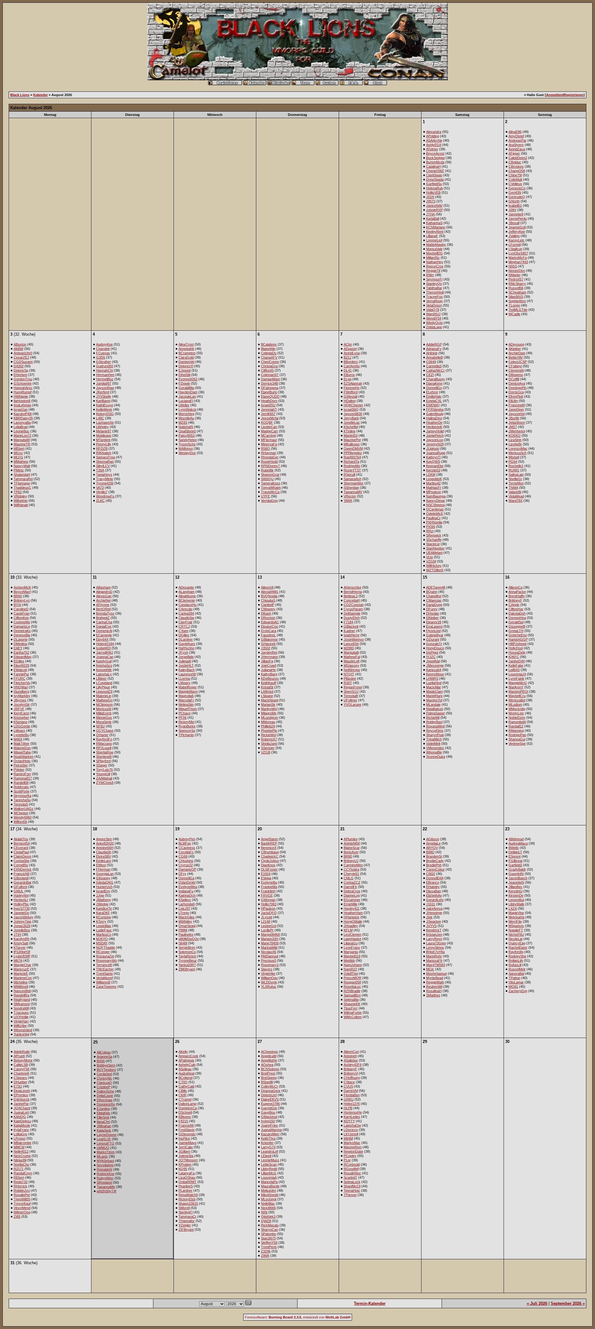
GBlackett (351, 626)
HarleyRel (21, 895)
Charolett (103, 349)
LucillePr (267, 930)
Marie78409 (270, 943)
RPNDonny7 (270, 466)
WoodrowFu (105, 496)
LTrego (183, 913)
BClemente (186, 600)
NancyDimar (435, 500)
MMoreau (268, 722)
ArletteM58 (352, 843)
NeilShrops (352, 670)
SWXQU (267, 479)
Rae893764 (352, 457)
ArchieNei (103, 600)
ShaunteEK (352, 1004)
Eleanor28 (433, 622)
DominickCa (187, 1108)
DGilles (183, 635)
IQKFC (514, 657)
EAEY (18, 648)
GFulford (20, 887)
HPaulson (268, 908)
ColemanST (270, 375)
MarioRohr (434, 956)
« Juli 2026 (537, 1303)
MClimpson (104, 704)
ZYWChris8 (104, 782)
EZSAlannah (353, 383)
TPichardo (186, 735)
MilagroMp (268, 713)
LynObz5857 (518, 253)
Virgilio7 (102, 492)
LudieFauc (104, 930)
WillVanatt (21, 505)
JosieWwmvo (354, 639)
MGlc (430, 969)
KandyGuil (104, 661)
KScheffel (351, 427)
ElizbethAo (434, 895)
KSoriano (20, 722)
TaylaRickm (187, 956)
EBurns (349, 375)
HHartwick (351, 917)
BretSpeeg (269, 1078)
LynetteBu (21, 735)
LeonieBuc (21, 431)
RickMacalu (270, 1225)
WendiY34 (433, 318)
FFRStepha (434, 409)
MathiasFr (433, 487)
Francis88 (186, 1125)
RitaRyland (22, 999)
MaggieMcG (518, 683)
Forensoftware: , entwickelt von (297, 1317)
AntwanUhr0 (23, 353)
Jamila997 (103, 383)
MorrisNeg (186, 414)
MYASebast (105, 1161)
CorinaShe (21, 861)
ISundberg (21, 691)
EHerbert (20, 375)
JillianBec (515, 887)
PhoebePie (269, 730)
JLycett (266, 917)
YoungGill (103, 774)
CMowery (268, 609)
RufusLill (515, 965)
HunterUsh (104, 887)
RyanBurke (187, 726)
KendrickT (434, 930)
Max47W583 (435, 965)
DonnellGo (434, 388)
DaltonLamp (187, 1104)
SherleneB (104, 756)
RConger (103, 952)
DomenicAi (104, 631)
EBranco (432, 882)
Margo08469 (270, 934)
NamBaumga (436, 496)
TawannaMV (353, 492)
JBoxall (514, 223)
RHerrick (20, 1186)
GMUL (19, 891)
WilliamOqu (269, 978)
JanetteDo (21, 913)
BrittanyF (350, 1069)
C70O (182, 1082)
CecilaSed (104, 1074)
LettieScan (269, 1164)
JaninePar (21, 1104)
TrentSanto (104, 973)
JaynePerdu (518, 218)
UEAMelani (434, 552)
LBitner (101, 678)
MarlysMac (352, 1143)
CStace (349, 1082)
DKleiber (432, 618)
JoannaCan (104, 657)
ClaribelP (267, 605)
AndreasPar (518, 140)
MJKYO (102, 939)
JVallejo (514, 236)
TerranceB (104, 965)
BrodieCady (435, 861)
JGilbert (184, 1151)
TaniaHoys (104, 474)
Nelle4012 (21, 1151)
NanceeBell (22, 991)
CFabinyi (515, 366)
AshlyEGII (433, 145)
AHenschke (352, 587)
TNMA (513, 487)
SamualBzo (352, 995)
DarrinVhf (351, 1091)
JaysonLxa (434, 440)
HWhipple (21, 396)
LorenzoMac (518, 448)
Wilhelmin (21, 500)
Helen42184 (105, 644)
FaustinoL (268, 635)
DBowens (516, 375)
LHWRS (432, 678)
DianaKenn (434, 383)
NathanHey (434, 262)
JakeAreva (434, 908)
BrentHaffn (517, 596)
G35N (100, 357)
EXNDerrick (23, 869)
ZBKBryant (186, 969)
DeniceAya (517, 383)
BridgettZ (103, 618)
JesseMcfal (269, 418)
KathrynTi (433, 457)
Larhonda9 (186, 904)
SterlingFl (185, 1212)
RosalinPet (22, 1195)
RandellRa (21, 995)
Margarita (351, 952)
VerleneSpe (517, 743)
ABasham (103, 587)
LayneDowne (107, 1135)
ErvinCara (268, 631)
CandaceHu (187, 605)
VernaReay (434, 301)
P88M (182, 930)
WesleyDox (187, 453)
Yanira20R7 (187, 965)
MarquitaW (22, 440)
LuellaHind (434, 683)
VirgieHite (268, 973)
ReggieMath (435, 982)
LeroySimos (435, 947)
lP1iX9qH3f (22, 952)
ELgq (347, 379)
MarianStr (268, 704)
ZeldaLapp (434, 327)
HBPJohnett (518, 644)
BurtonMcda (435, 162)
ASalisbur (351, 1060)
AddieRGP (434, 344)
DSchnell (185, 1112)
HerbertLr (21, 900)
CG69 (182, 856)
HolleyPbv (21, 904)
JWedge (102, 904)
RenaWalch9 (188, 1195)
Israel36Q (351, 409)
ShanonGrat (270, 474)
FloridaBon (352, 1095)
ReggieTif (433, 270)
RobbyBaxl (434, 722)
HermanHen (105, 375)
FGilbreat (515, 861)
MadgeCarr (269, 431)
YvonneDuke (435, 756)
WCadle (514, 314)
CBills (182, 1091)
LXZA (513, 908)
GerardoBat (22, 882)
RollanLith (516, 960)
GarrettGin (269, 1108)
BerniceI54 (22, 843)
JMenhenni (517, 431)
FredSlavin (186, 1130)
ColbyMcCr (269, 1086)
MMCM (19, 1147)
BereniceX (268, 848)
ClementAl (516, 370)
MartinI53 (351, 435)
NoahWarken (23, 756)
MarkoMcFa (518, 257)
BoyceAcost (435, 153)
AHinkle (432, 353)
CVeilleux (515, 184)
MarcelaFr (186, 700)
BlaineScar (352, 848)
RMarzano (104, 743)
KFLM (348, 930)
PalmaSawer (435, 713)
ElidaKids (103, 1113)
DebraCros (352, 891)
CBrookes (516, 166)
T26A (100, 470)
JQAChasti (22, 1108)
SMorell (184, 1208)
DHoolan (432, 613)
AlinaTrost (186, 344)
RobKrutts (21, 787)
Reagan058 (352, 982)
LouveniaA (269, 1177)
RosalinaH (434, 991)
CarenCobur (435, 869)
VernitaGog (269, 500)
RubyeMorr (105, 1178)
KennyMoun (435, 674)
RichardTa (351, 461)
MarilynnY (516, 687)
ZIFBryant (186, 1229)
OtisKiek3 (268, 1216)
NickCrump (22, 1156)
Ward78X (515, 500)
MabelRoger (187, 687)
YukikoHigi (21, 1034)
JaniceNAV (434, 205)
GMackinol (269, 1117)
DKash (266, 613)
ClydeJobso (270, 861)
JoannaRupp (435, 453)
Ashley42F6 (353, 1064)
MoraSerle (104, 722)
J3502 (265, 648)
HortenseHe (353, 1112)
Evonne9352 (187, 379)
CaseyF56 (21, 1069)
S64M (182, 943)
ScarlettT (350, 1177)
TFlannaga (22, 483)
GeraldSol (516, 622)
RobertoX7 (269, 739)
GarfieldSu (434, 184)
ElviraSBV (103, 856)
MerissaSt (103, 709)
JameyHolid (435, 431)
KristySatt (21, 943)
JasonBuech (518, 878)
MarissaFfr (434, 960)
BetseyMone (23, 1060)
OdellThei (351, 973)
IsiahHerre (351, 635)
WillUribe (20, 1025)
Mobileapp (103, 435)
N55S (513, 266)
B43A (101, 1061)
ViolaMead (516, 496)
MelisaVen (268, 1190)
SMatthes (433, 995)
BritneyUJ (351, 861)
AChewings (269, 1051)
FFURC (19, 678)
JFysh (183, 652)
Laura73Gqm (436, 943)
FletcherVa (22, 683)
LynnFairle (516, 678)
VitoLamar (516, 982)
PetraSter (21, 765)
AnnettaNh (186, 349)
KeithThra (268, 1138)
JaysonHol (517, 414)
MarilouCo (103, 934)
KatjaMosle (22, 1125)
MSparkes (516, 926)
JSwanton (433, 921)
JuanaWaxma (271, 1130)
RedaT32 (21, 1182)
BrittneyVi (351, 1073)
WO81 (513, 986)
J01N (430, 197)
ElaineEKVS (270, 1099)
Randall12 (516, 726)
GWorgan (268, 900)
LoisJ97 (184, 908)
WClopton (21, 813)
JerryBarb (351, 418)
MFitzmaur (269, 440)
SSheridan (351, 487)
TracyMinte (104, 479)
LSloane (267, 696)
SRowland (104, 1182)
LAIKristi (267, 691)
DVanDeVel (186, 882)
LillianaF (432, 236)
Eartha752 (21, 652)
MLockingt (268, 1199)
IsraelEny (103, 891)
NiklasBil (20, 1160)
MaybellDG (434, 253)
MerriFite (515, 921)
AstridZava (517, 149)
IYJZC (431, 657)
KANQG (20, 1117)
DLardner (185, 639)
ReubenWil (434, 986)
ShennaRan (105, 461)
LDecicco (351, 1130)
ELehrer (432, 392)
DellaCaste (105, 1095)
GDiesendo (187, 1134)
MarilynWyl (269, 709)
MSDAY (102, 943)
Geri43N (515, 192)
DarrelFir (350, 887)
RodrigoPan (517, 735)
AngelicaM (268, 1056)
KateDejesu (22, 1121)
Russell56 (516, 288)
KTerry (101, 921)
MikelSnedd (269, 1195)
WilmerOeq (22, 1212)
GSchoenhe (23, 383)
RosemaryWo (106, 960)
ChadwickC (269, 856)
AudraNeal (186, 1073)
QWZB (266, 1221)
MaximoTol (434, 700)
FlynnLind (433, 631)
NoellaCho (21, 1164)
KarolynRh (21, 939)
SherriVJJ (351, 691)
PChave (184, 713)
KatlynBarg (269, 674)
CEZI (430, 375)
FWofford (351, 392)
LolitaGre (20, 1134)
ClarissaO (104, 1082)
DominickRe (106, 1104)
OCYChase (104, 730)
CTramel (185, 1099)
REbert (19, 1177)
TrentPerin (269, 1247)
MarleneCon (23, 978)
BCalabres (269, 344)
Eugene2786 (270, 1104)
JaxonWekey (23, 917)
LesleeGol (268, 926)
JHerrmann (269, 657)
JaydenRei (269, 652)
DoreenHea (517, 618)
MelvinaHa (516, 917)
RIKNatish (103, 453)
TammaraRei (23, 479)
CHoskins (185, 861)
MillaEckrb (104, 713)
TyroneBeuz (187, 960)
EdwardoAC (270, 622)
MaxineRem (353, 1147)
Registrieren (574, 95)
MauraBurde (270, 1186)
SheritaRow (104, 752)
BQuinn (431, 592)
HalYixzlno (186, 648)
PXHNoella (434, 522)
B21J (347, 357)
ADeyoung (516, 344)
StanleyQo (434, 283)
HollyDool (516, 648)
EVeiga (266, 878)
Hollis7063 (268, 904)
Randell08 (21, 782)
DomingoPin (518, 388)
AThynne (102, 605)
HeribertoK (434, 427)
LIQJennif (351, 1134)
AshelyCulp (187, 1064)
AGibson (432, 839)
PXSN (430, 526)
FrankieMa (269, 887)
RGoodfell (351, 1169)
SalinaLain (516, 474)
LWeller (183, 405)
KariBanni (103, 401)
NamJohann (353, 965)
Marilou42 (433, 483)
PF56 (182, 717)
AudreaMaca (518, 843)
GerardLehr (435, 900)
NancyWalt (22, 466)
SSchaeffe (434, 539)
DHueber (20, 1082)
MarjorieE (21, 973)
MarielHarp (434, 696)
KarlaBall (432, 218)
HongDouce (435, 648)
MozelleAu (186, 418)
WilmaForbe (353, 1012)
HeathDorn (269, 401)
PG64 (513, 461)
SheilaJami (269, 743)
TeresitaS (21, 804)
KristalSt (267, 687)
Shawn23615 (188, 1203)
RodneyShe (517, 956)
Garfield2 (515, 865)
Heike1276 (352, 1104)
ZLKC (100, 500)
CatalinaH (433, 166)
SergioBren (186, 947)
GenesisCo (517, 188)
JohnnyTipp (22, 921)
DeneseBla (22, 635)
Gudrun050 (104, 366)
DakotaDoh (517, 613)
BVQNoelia (269, 596)
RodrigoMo (352, 466)
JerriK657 (268, 414)
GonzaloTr (434, 644)
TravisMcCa (270, 492)
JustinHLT (186, 665)
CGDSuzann (23, 362)
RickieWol (268, 735)
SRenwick (433, 535)
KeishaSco (104, 665)
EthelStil (184, 375)
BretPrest (268, 1073)
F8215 (183, 1121)
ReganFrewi (353, 687)
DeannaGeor (270, 1091)
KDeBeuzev (270, 678)
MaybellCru (517, 696)
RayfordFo (104, 739)
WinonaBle (434, 752)
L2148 (265, 921)
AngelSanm (269, 839)
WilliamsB (103, 982)
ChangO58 (517, 171)
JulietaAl (184, 661)
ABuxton (20, 344)
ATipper (514, 153)
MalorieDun (22, 748)
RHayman (268, 453)
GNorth (514, 201)
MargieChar (22, 965)
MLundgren (269, 717)
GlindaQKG (104, 882)
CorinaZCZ (352, 882)
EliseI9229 (21, 665)
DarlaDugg (434, 605)
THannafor (186, 1221)
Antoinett (350, 1056)
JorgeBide (186, 657)
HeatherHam (353, 913)
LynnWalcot (187, 409)
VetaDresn (434, 305)
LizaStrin (515, 440)
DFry (182, 874)
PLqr (347, 1160)
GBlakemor (269, 639)
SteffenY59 (269, 1242)
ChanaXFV (269, 357)
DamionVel (186, 362)
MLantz (102, 1156)
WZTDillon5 (434, 570)
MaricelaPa (269, 1182)
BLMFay (184, 843)
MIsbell (514, 457)
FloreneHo (351, 388)
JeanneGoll (517, 227)
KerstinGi (515, 891)
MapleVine (516, 913)
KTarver (20, 947)
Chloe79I (515, 175)
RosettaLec (352, 986)
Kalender (40, 95)
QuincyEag (517, 943)
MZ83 (182, 422)
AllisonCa (515, 587)
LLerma (184, 678)
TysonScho (187, 444)
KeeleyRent (434, 231)
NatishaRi (185, 427)
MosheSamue (436, 973)
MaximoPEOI (518, 691)
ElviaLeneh (22, 1091)
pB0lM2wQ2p (188, 939)
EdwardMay (23, 657)
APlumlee (351, 839)
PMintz (19, 470)
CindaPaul (21, 852)
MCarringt (268, 435)
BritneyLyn (22, 600)
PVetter (19, 769)
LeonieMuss (270, 1160)
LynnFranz (352, 947)
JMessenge (435, 665)
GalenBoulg (434, 414)
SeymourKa (22, 795)
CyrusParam (353, 609)
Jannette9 (516, 214)
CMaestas (434, 600)
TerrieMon (516, 483)
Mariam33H (269, 939)
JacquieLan (187, 396)
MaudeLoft (351, 661)
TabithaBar (434, 288)
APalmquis (186, 1060)
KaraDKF (103, 913)
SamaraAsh (352, 479)
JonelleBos (22, 930)
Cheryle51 (351, 874)
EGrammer (352, 900)
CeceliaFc (186, 852)
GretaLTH (516, 631)
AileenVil (267, 587)
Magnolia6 (186, 696)
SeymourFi (434, 279)
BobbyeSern (106, 1065)
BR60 (18, 596)
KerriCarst (21, 713)
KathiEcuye (104, 405)
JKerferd (102, 392)
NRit (264, 1212)
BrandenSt (434, 856)
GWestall (350, 396)
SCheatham (517, 292)
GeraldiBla (186, 388)
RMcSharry (517, 283)
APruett (19, 1056)
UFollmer (350, 700)
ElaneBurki (269, 392)
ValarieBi (515, 492)
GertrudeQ (517, 197)
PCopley (350, 1156)
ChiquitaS (268, 600)
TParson (350, 1195)
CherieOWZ (435, 171)
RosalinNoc (352, 1173)
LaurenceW (187, 674)
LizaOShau (186, 1177)
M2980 (349, 648)
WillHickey (434, 565)
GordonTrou (23, 379)
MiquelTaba (22, 752)
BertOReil (103, 609)
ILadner (349, 631)
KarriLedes (352, 1117)
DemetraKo (22, 631)
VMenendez (435, 748)
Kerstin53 (433, 470)
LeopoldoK (434, 479)
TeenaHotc (352, 1190)
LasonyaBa (22, 422)
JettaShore (517, 422)
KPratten (185, 1164)
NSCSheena (435, 505)
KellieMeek (104, 409)
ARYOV (432, 848)
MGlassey (351, 665)
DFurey (432, 609)
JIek (429, 917)
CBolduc (515, 162)
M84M (348, 1138)
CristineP (103, 1087)
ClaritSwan (434, 175)
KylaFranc (21, 1130)
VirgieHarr (21, 1021)
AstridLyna (352, 353)
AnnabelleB (434, 357)
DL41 (348, 370)
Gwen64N (516, 874)
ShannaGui (517, 739)
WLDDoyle (269, 982)
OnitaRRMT (187, 1182)
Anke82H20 (105, 843)
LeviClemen (352, 934)
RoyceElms (434, 730)
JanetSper (516, 409)
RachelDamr (518, 947)
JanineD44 (517, 661)
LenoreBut (516, 900)
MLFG (18, 457)
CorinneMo (22, 622)
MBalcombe (22, 1143)
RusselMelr (517, 969)
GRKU (349, 1099)
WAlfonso (185, 448)
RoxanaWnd (435, 726)
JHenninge (434, 913)
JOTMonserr (188, 1160)
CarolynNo (352, 366)
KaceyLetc (517, 240)
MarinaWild (269, 947)
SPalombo (268, 1234)
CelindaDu (268, 353)
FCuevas (103, 353)
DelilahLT (515, 852)
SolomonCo (187, 952)
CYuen (183, 631)
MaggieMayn (188, 691)
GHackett (268, 644)
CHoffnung (352, 1078)
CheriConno (270, 362)
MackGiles (186, 917)
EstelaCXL (434, 401)
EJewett (184, 370)
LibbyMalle (516, 904)
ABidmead (516, 839)
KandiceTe (104, 908)
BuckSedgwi (435, 158)
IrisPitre (184, 1138)
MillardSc (433, 257)
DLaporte (21, 639)
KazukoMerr (270, 1134)
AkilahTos (21, 839)
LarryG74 (268, 1147)
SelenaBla (351, 999)
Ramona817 (23, 778)
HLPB (348, 1108)
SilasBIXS (516, 296)
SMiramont (22, 1004)
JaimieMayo (187, 1143)
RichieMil (432, 717)
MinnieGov (104, 717)
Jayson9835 (353, 414)
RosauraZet (105, 956)
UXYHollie (21, 1017)
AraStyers (516, 145)
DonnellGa (186, 878)
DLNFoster (269, 869)
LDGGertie (22, 726)
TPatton (514, 978)
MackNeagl (269, 700)
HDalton (350, 401)
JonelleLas (352, 422)
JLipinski (432, 448)
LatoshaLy (104, 674)
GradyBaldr (517, 869)
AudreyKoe (104, 344)
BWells (514, 848)
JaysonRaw (105, 388)
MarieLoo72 (22, 435)
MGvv (18, 453)
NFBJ (100, 726)
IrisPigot (432, 652)
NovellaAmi (105, 1165)
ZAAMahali (104, 778)
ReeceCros (434, 266)
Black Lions (19, 95)
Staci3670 (268, 1238)
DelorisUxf (269, 1095)
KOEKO (515, 435)
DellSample (352, 613)
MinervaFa (269, 444)
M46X (18, 739)
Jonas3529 (22, 926)
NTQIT (349, 674)
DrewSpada (435, 179)
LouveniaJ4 (517, 674)
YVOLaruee (352, 704)
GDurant (432, 639)
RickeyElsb (187, 1199)
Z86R (265, 1255)
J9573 (430, 201)
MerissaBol (517, 700)
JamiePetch (435, 435)
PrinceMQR (352, 978)
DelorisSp (21, 370)
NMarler (515, 275)
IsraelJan (21, 409)
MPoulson (433, 492)
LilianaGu (351, 943)
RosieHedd (269, 461)
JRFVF (19, 709)
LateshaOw (352, 1125)
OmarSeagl (187, 926)
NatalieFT (516, 930)
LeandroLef (269, 1151)
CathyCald (186, 1086)
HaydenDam (187, 392)
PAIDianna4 (269, 956)
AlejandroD (104, 592)
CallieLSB (21, 1064)
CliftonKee (21, 618)
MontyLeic (516, 713)
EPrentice (21, 1095)
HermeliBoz (104, 379)
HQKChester (353, 405)
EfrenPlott (516, 396)
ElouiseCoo (269, 626)
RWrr (430, 275)
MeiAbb (349, 960)
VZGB (265, 752)
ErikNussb (21, 1099)
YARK (348, 500)
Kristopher (21, 717)
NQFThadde (105, 947)
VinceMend (22, 1208)
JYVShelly (103, 396)
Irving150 (268, 1121)
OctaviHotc (22, 761)
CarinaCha (104, 622)
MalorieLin (103, 696)
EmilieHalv (434, 396)
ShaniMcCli (352, 1186)
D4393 (19, 366)
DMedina (20, 644)
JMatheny (103, 900)
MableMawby (436, 244)
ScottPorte (21, 791)
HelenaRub (434, 188)
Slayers (266, 969)
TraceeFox (434, 296)
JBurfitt (514, 418)
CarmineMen (353, 865)
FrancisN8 (21, 874)
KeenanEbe (434, 466)
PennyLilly (103, 444)
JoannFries (269, 1125)
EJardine (103, 1108)
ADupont (350, 349)
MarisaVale (434, 249)
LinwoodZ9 (104, 691)
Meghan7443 (518, 262)
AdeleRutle (22, 1051)
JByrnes (20, 700)
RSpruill (349, 474)
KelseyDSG (105, 414)
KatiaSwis (104, 1130)
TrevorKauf (22, 1203)
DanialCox (104, 626)
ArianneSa (104, 1056)
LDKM (430, 474)
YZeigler (184, 1225)
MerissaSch (518, 453)
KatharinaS (434, 223)
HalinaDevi (434, 418)
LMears (19, 730)
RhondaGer (270, 457)
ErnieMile (350, 904)
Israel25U (268, 405)
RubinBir (267, 470)
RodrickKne (105, 1174)
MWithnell (21, 986)
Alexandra (433, 132)
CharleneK (21, 1073)
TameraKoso (270, 483)
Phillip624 (268, 726)
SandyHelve (187, 440)
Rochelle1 (516, 466)
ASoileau (185, 1069)
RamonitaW (517, 722)
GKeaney (103, 878)
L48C (100, 418)
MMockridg (517, 709)
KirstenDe (516, 895)
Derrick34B (269, 383)
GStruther (103, 362)
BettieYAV (516, 357)
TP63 (18, 492)
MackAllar (433, 687)
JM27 (513, 427)
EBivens (184, 1117)
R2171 (19, 1169)
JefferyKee (517, 231)
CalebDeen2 (518, 158)
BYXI (17, 605)
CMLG (349, 878)
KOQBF (267, 422)
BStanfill (267, 1082)
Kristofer (267, 1143)
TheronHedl (435, 292)
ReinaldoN (104, 1169)
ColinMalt (515, 179)
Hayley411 (351, 908)
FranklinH (268, 891)
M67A (18, 960)
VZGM (431, 561)
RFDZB (102, 448)
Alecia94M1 (269, 592)
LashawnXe (105, 422)
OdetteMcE (434, 513)
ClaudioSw (186, 618)
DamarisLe (22, 626)
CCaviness (186, 848)
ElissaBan (433, 891)
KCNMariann (435, 227)
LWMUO (103, 1148)
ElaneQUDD (270, 396)
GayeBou (268, 1112)
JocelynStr (22, 704)
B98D (430, 852)
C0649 (431, 362)
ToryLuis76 (104, 769)
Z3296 (266, 1251)
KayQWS (433, 461)
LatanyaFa (186, 1173)
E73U (18, 1086)
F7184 (348, 622)
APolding (432, 136)
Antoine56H (104, 848)
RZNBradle (352, 991)
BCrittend (185, 1078)
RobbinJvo (22, 1190)
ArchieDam (517, 353)
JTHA (430, 214)
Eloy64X (102, 639)
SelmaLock (352, 1182)
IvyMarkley (22, 696)
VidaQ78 (432, 309)
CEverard (21, 848)
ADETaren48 (435, 587)
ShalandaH (22, 474)
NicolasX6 (268, 952)
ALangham (186, 592)
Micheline (21, 982)
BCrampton (187, 353)
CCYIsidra (351, 869)
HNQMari (21, 687)
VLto (429, 557)
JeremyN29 (435, 444)
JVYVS (431, 926)
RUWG (514, 470)
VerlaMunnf (104, 978)
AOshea (267, 1064)
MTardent (103, 440)
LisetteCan (269, 427)
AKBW (18, 349)
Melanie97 (103, 431)
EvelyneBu (269, 882)
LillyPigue (103, 687)
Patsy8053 (186, 435)
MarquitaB (351, 652)
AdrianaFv (434, 349)
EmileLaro (103, 861)
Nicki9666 (268, 1208)
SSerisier (268, 748)
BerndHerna (353, 592)
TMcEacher (105, 969)
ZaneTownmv (106, 986)
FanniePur (21, 674)
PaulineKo (185, 934)
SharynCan (269, 1229)
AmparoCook (188, 1056)
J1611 (430, 904)
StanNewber (435, 548)
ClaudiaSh (103, 852)
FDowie (184, 383)
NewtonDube (353, 1151)
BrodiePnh (434, 865)
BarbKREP (269, 843)
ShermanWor (354, 483)
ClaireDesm (22, 856)
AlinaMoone (187, 596)
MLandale (433, 704)
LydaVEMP (22, 956)
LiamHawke (352, 939)
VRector (350, 496)
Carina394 (186, 613)
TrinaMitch (434, 739)
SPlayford (103, 761)
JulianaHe (268, 670)
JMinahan (104, 1126)
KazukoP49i (23, 414)
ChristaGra (269, 366)
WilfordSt (20, 821)
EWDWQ (433, 405)
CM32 (430, 874)
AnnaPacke (517, 592)
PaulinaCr (433, 518)
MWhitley (185, 921)
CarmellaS (434, 366)
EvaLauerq (434, 626)
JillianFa (267, 661)
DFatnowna (269, 388)
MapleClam (434, 691)
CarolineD (21, 609)
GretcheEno (518, 635)
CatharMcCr (435, 370)
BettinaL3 (351, 596)
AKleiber (515, 349)
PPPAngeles (353, 453)
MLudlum (515, 704)
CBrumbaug (270, 852)
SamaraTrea (105, 457)
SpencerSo (186, 730)
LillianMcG (268, 1173)
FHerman (103, 869)
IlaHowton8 (22, 401)
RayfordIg (516, 952)
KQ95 (182, 1169)
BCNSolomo (270, 1069)
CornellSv (21, 865)
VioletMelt (433, 743)
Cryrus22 (185, 865)
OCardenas (435, 509)
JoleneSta (185, 1156)
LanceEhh (351, 644)
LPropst (19, 1138)
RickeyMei (186, 722)
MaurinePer (352, 440)
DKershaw (104, 1100)
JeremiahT (269, 409)
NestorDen (517, 270)
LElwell (266, 1156)
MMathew (21, 461)
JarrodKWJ (104, 652)
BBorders (351, 362)
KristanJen (434, 934)
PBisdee (350, 678)
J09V (512, 210)
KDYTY (349, 1121)
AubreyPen (186, 839)
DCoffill (514, 379)
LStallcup (515, 249)
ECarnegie (104, 635)
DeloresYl (185, 366)
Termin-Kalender (370, 1303)
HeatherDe (434, 422)
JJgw (100, 895)
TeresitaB (351, 696)
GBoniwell (21, 878)
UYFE (265, 496)
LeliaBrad (21, 427)
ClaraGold (186, 357)
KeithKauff (268, 683)
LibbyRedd (269, 1169)
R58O (265, 448)
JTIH (17, 934)
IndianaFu (185, 891)
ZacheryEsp (518, 991)
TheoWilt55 (22, 1199)
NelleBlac (268, 1203)
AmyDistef (516, 136)
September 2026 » (568, 1303)
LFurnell (515, 244)
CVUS (348, 1086)
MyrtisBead (434, 978)
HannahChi (104, 370)
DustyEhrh (352, 618)
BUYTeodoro (106, 1069)
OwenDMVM (353, 448)
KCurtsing (103, 917)
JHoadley (351, 926)
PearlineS (185, 1186)
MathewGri (104, 700)
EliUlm (513, 401)
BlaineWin (268, 349)
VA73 (100, 487)
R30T (348, 683)
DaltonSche (105, 1091)
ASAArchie (434, 140)
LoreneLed (434, 240)
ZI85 (17, 1216)
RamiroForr (22, 774)
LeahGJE (104, 1139)
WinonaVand (23, 1030)
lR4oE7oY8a (435, 952)
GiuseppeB (517, 626)
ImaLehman (22, 405)
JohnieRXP (434, 210)
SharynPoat (435, 735)
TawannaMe (106, 1187)
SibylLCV (103, 466)
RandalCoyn (23, 1173)
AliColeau (104, 1052)
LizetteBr (515, 444)
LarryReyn (434, 939)
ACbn (348, 344)
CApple (514, 605)
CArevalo (185, 609)
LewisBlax (103, 926)
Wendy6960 (23, 817)
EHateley (433, 887)
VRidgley (20, 496)
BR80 (348, 856)
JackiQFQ (269, 913)
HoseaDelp (517, 652)
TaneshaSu (22, 800)
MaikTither (21, 743)
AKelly (183, 1051)
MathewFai (352, 657)
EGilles (19, 661)
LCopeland (104, 683)
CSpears (20, 1078)
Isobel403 (103, 648)
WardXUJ (433, 314)
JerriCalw (185, 1147)
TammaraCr (187, 1216)
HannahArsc (23, 388)
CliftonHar (516, 609)
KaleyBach (186, 670)
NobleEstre (517, 717)
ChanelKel (433, 596)
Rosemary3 (270, 965)
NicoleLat (515, 939)
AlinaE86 (515, 132)
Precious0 (268, 960)
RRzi (430, 531)
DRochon (268, 618)
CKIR (182, 1095)
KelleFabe (516, 665)
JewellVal (433, 661)
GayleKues (186, 644)
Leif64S (514, 670)
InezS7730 (22, 908)
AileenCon (351, 1051)
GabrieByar (434, 635)
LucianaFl (185, 401)
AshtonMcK (22, 587)
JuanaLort (21, 1112)
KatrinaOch (187, 895)
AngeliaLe (433, 843)
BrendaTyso (105, 613)
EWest (101, 865)
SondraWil (21, 1008)
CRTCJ (184, 626)
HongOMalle (353, 921)
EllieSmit (103, 1117)
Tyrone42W (104, 483)
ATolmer (432, 149)
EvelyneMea (187, 887)
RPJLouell (103, 748)
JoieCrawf (268, 665)
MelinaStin (186, 704)
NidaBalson (434, 709)
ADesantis (186, 587)
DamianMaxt (270, 379)
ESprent (515, 856)
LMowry (184, 683)
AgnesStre (104, 839)
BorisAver (351, 852)
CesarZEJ (21, 357)
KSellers (184, 900)
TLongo (514, 305)
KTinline (349, 431)
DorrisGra (516, 392)
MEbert (19, 448)
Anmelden (554, 95)
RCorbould (352, 1164)
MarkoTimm (106, 1152)
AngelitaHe (269, 1060)
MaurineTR (22, 444)
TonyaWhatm (271, 487)
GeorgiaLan (105, 874)
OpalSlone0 (187, 431)
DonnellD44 (434, 878)
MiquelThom (187, 709)
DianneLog (352, 895)
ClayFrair (185, 622)
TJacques (21, 1012)
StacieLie (433, 544)
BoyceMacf (22, 592)
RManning (516, 730)
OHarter (102, 735)
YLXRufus (268, 986)
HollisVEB (433, 192)
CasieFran (21, 613)
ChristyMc (104, 1078)
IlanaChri (103, 1122)
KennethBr (104, 670)
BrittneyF (515, 600)
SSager (101, 765)
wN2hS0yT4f (106, 1191)
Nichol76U (516, 934)
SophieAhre (517, 301)
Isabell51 (515, 205)
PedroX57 (516, 279)
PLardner (185, 1190)
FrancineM (517, 405)
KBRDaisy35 (23, 418)
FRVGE (267, 895)
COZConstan (354, 605)
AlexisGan (104, 596)
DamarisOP (187, 869)
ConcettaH (352, 600)
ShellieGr (515, 479)
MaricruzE (21, 969)
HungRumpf (23, 392)
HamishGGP (518, 639)
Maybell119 (352, 956)
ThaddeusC (22, 487)
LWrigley (102, 427)
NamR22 (350, 969)
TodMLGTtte (518, 309)
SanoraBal (516, 973)
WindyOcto (434, 323)
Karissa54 (433, 670)
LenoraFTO (105, 1143)
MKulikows (352, 444)
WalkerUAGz (23, 808)
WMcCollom (353, 1017)
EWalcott (20, 670)
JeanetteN (516, 882)
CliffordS (267, 370)
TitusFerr (351, 1008)
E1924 (266, 874)
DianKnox (268, 865)
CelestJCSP (518, 362)
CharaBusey (435, 379)
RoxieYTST (352, 470)
